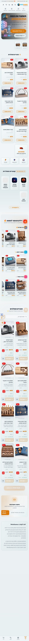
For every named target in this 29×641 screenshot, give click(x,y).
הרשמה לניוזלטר (4, 512)
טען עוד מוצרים (13, 488)
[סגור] (2, 629)
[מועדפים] (6, 4)
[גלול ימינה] (26, 239)
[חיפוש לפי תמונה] (12, 4)
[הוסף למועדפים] (17, 334)
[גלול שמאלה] (3, 239)
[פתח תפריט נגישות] (2, 317)
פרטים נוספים (21, 83)
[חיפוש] (15, 4)
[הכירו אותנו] (2, 323)
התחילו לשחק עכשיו (17, 31)
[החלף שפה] (2, 314)
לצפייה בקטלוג (19, 35)
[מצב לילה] (9, 4)
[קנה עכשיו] (17, 358)
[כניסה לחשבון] (3, 4)
